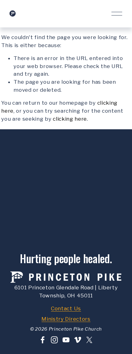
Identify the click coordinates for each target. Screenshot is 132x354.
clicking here (70, 119)
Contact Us (66, 308)
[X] (89, 340)
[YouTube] (66, 340)
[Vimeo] (77, 340)
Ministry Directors (65, 319)
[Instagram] (54, 340)
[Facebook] (42, 340)
